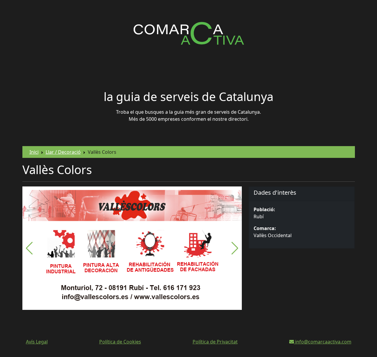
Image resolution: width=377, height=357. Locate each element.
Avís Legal (37, 341)
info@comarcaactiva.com (322, 341)
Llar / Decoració (63, 152)
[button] (235, 248)
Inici (34, 152)
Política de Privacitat (215, 341)
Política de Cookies (120, 341)
